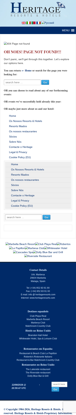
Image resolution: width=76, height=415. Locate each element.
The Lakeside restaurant (38, 369)
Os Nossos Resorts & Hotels (25, 121)
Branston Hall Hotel (38, 335)
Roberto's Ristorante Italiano (38, 356)
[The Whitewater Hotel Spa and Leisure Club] (55, 247)
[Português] (34, 22)
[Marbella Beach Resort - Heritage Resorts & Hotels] (20, 243)
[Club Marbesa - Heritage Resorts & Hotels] (34, 247)
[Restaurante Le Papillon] (17, 247)
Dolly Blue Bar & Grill (38, 376)
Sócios (13, 136)
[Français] (38, 22)
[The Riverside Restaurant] (38, 256)
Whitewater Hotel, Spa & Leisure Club (38, 338)
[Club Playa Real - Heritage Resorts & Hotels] (46, 243)
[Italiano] (28, 22)
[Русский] (48, 22)
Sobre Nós (15, 141)
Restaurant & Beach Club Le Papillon (38, 353)
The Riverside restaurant (38, 372)
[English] (24, 22)
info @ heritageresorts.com (41, 294)
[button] (66, 30)
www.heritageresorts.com (42, 298)
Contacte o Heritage (20, 146)
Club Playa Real (38, 316)
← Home (27, 70)
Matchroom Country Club (38, 326)
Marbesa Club (38, 322)
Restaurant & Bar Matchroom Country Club (38, 360)
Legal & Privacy (18, 152)
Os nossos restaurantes (23, 131)
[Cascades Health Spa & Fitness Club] (23, 252)
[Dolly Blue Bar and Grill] (48, 252)
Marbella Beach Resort (38, 319)
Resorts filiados (18, 126)
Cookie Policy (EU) (20, 157)
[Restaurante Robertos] (63, 243)
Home (12, 115)
